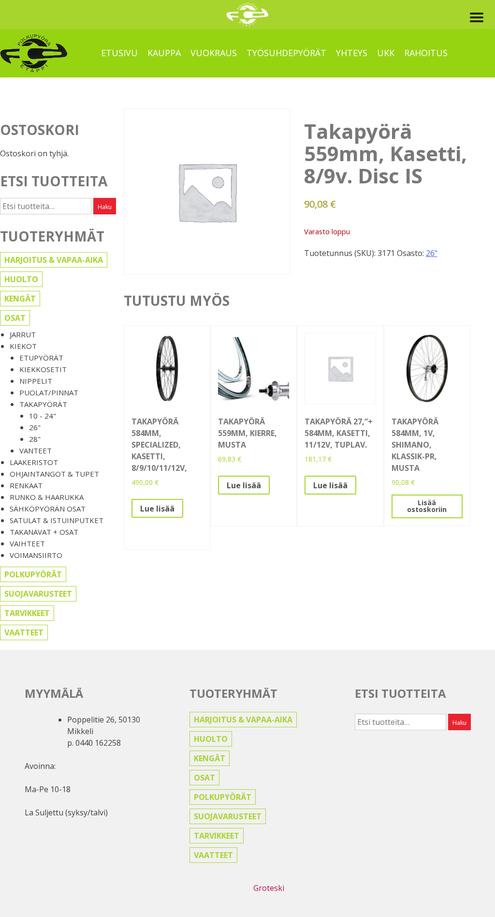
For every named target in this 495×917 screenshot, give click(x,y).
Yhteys (351, 53)
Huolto (21, 279)
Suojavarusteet (38, 593)
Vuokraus (213, 53)
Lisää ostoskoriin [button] (427, 506)
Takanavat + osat (44, 532)
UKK (385, 53)
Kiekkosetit (43, 369)
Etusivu (119, 53)
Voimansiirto (36, 555)
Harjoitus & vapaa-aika (53, 260)
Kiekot (23, 346)
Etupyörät (41, 357)
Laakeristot (34, 462)
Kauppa (164, 53)
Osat (15, 318)
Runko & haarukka (47, 497)
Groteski (268, 888)
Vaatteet (24, 632)
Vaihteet (27, 543)
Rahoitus (426, 53)
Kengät (20, 298)
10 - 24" (42, 416)
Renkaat (26, 485)
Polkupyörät (33, 574)
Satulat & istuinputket (56, 520)
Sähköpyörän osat (48, 508)
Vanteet (35, 450)
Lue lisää (157, 508)
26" (35, 427)
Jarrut (23, 334)
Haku (105, 207)
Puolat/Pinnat (48, 392)
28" (35, 439)
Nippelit (35, 381)
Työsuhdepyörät (286, 53)
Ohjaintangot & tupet (54, 474)
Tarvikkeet (27, 613)
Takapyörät (43, 404)
